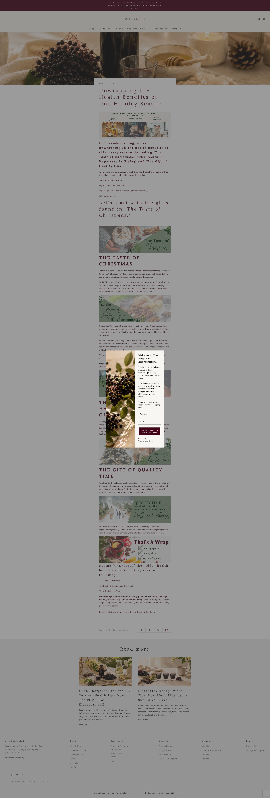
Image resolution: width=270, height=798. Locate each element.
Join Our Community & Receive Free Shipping (149, 431)
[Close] (161, 353)
